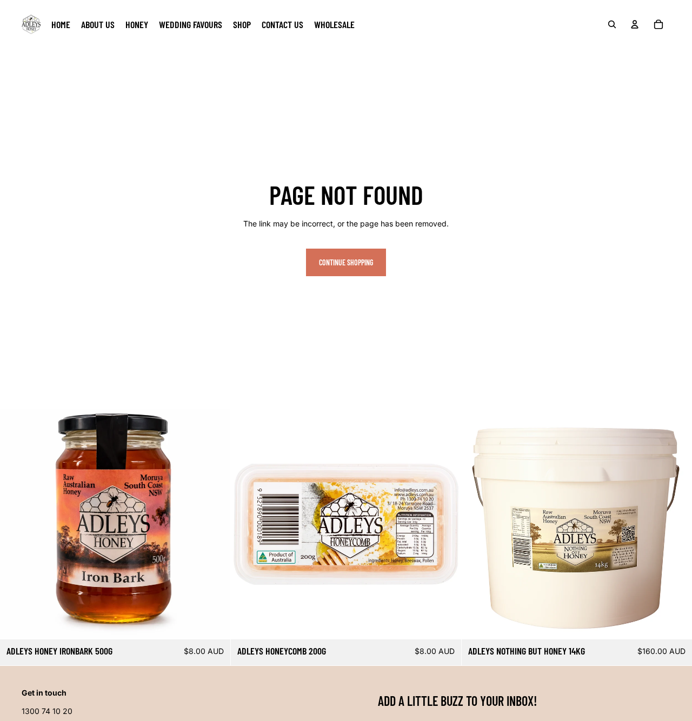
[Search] (612, 24)
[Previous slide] (247, 524)
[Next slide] (445, 524)
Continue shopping (346, 262)
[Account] (635, 24)
